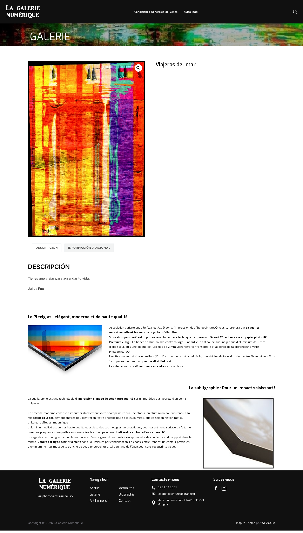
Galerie (95, 494)
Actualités (126, 488)
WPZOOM (268, 523)
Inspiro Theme (245, 523)
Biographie (127, 494)
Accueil (95, 488)
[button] (138, 68)
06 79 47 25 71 (167, 487)
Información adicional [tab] (89, 248)
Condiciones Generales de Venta (155, 12)
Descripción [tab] (47, 248)
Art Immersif (99, 500)
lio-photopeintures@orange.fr (176, 494)
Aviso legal (191, 12)
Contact (124, 500)
